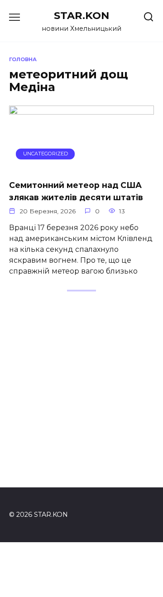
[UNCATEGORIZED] (81, 166)
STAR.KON (81, 15)
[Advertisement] (81, 395)
